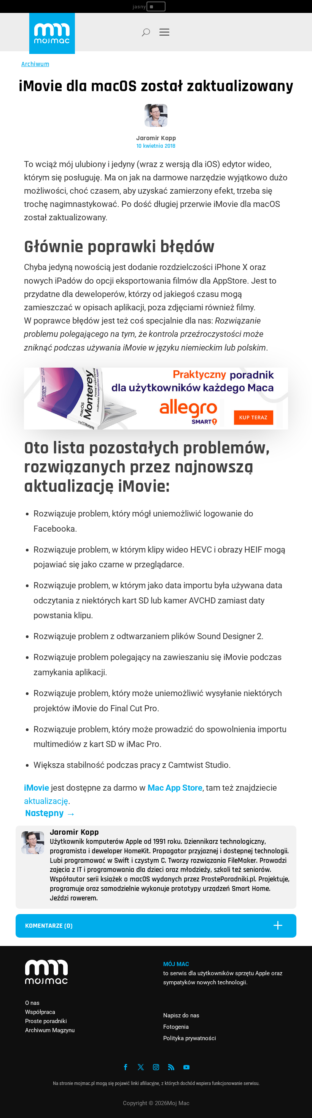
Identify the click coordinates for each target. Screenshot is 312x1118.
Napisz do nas (181, 1015)
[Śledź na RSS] (171, 1067)
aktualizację (46, 801)
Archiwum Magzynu (50, 1030)
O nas (32, 1003)
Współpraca (40, 1012)
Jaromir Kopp (156, 138)
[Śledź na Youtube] (186, 1067)
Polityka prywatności (189, 1038)
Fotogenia (176, 1026)
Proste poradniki (46, 1021)
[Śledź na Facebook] (125, 1067)
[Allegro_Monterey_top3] (156, 426)
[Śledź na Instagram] (156, 1067)
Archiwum (35, 64)
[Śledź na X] (141, 1067)
